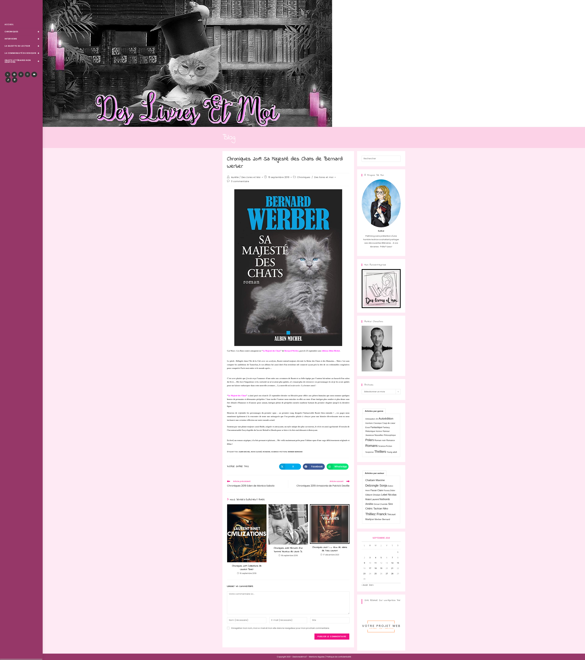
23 (364, 573)
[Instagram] (27, 74)
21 (392, 568)
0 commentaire (240, 181)
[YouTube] (34, 74)
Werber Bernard (295, 451)
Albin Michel (244, 451)
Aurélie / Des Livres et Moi (246, 177)
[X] (7, 74)
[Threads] (21, 74)
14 (392, 563)
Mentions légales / (317, 656)
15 (398, 563)
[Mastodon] (14, 80)
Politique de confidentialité (338, 656)
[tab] (374, 411)
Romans (266, 451)
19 (381, 568)
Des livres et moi (323, 177)
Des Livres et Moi (21, 10)
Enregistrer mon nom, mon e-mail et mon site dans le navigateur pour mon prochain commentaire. (280, 628)
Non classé (256, 451)
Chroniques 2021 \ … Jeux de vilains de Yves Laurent (329, 549)
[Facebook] (14, 74)
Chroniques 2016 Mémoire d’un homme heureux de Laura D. (288, 549)
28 (392, 573)
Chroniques (303, 177)
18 (375, 568)
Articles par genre (374, 411)
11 (375, 563)
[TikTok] (8, 80)
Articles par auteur (374, 473)
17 (370, 568)
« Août (365, 585)
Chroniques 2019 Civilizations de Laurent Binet (247, 567)
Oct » (371, 585)
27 (387, 573)
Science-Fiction (279, 451)
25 (375, 573)
